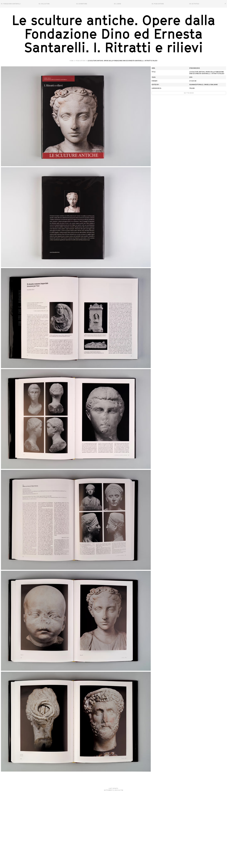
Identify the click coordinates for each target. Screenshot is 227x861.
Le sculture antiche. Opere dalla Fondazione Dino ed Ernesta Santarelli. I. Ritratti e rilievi (122, 60)
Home (72, 60)
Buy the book (189, 93)
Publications (81, 60)
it (225, 3)
